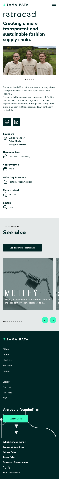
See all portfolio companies (22, 248)
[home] (15, 4)
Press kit (7, 392)
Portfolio (7, 365)
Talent (6, 370)
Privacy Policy (9, 452)
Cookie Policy (9, 457)
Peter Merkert (16, 141)
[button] (53, 4)
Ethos (6, 349)
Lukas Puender (17, 137)
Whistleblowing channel (14, 442)
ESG (5, 398)
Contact (7, 387)
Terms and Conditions (13, 447)
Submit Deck (16, 419)
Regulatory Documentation (16, 462)
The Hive (7, 360)
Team (6, 354)
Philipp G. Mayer (17, 144)
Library (6, 381)
